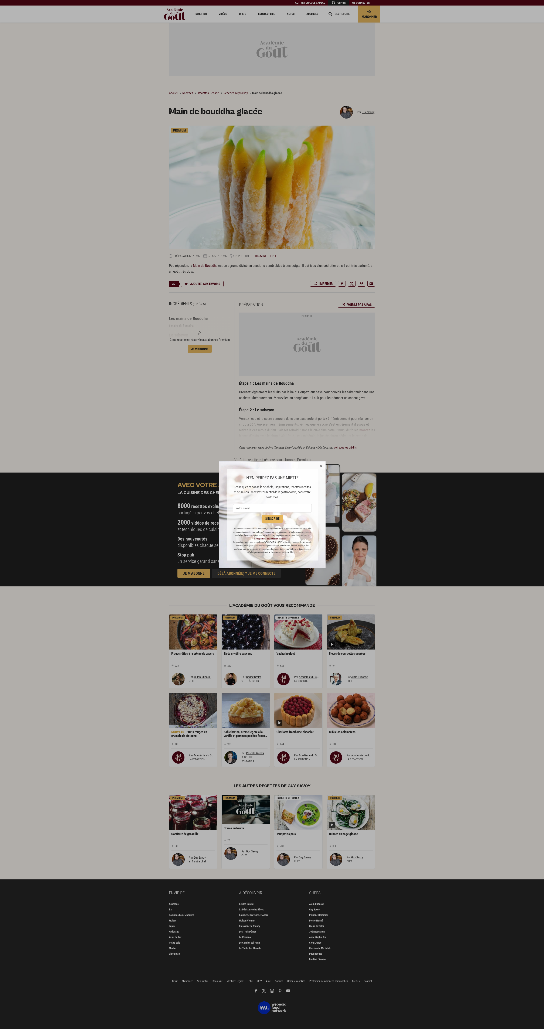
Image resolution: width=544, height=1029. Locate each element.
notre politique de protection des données (272, 539)
